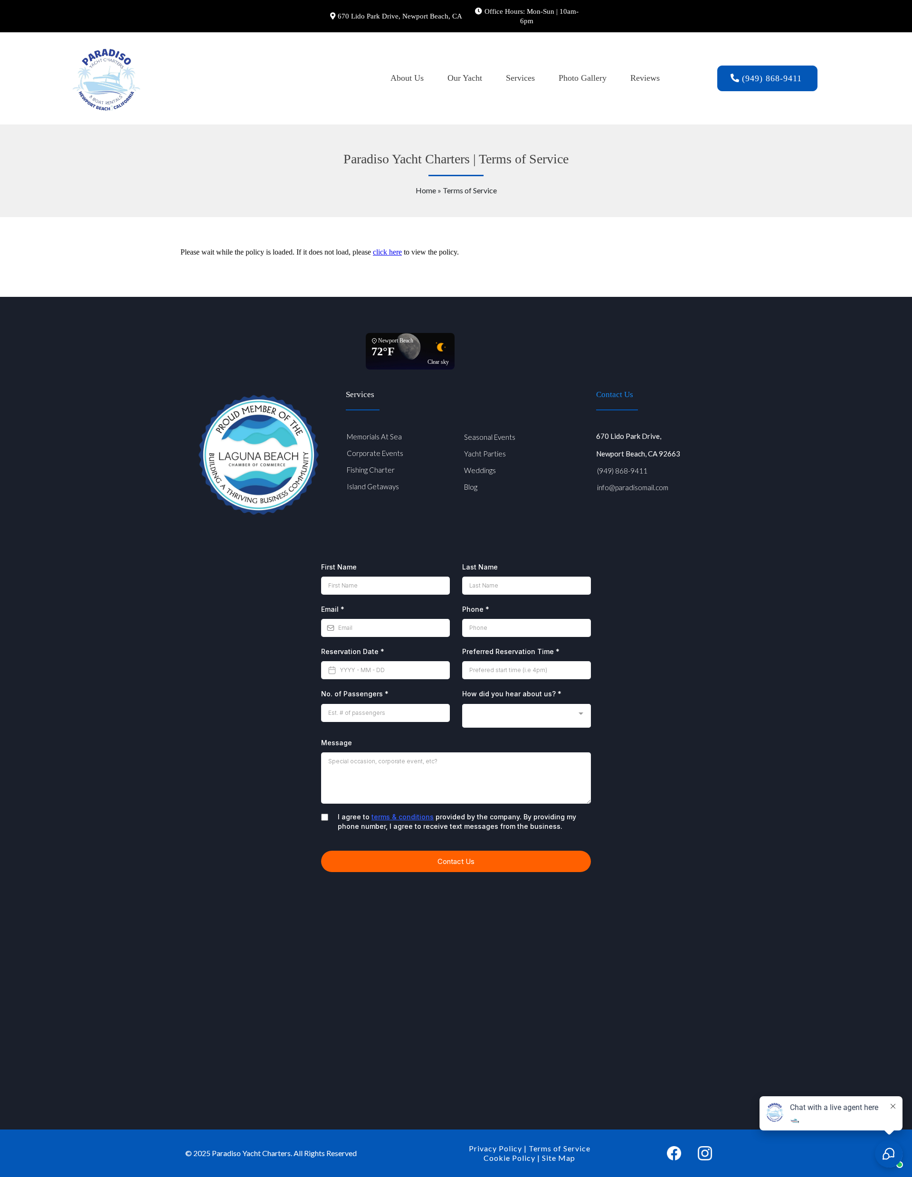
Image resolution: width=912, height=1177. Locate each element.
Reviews (645, 78)
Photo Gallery (583, 78)
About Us (407, 78)
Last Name (480, 567)
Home (426, 190)
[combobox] (526, 716)
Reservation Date (352, 651)
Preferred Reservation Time (511, 651)
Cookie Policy (509, 1157)
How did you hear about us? (511, 694)
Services (520, 78)
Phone (475, 609)
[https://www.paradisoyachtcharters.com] (106, 78)
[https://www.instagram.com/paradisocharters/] (704, 1153)
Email (332, 609)
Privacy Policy (495, 1148)
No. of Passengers (355, 694)
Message (336, 743)
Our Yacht (464, 78)
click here (387, 252)
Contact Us (614, 394)
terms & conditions (402, 817)
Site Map (558, 1157)
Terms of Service (559, 1148)
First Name (339, 567)
